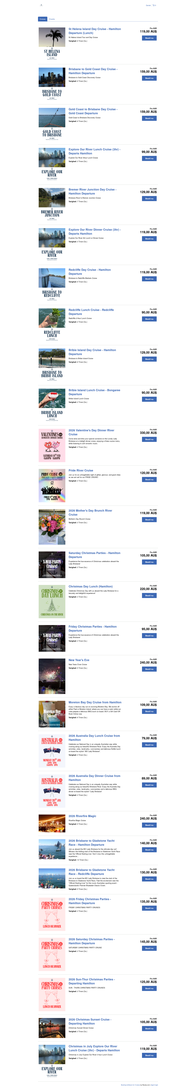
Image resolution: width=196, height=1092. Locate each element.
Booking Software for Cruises (130, 1085)
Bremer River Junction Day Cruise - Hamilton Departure (92, 191)
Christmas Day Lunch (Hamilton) (91, 586)
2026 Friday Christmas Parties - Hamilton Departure (90, 901)
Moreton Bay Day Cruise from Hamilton (95, 702)
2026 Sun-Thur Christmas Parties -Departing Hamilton (92, 981)
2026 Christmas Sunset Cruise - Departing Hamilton (90, 1021)
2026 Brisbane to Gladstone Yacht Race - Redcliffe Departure (92, 872)
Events (52, 19)
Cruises (43, 19)
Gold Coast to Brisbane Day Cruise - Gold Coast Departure (93, 111)
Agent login (154, 1085)
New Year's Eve (79, 660)
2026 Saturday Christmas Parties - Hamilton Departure (92, 941)
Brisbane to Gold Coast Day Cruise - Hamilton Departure (93, 71)
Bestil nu (149, 38)
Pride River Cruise (81, 470)
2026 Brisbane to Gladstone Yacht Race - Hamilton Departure (92, 843)
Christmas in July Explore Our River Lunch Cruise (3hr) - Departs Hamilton (94, 1048)
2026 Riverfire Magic (82, 816)
